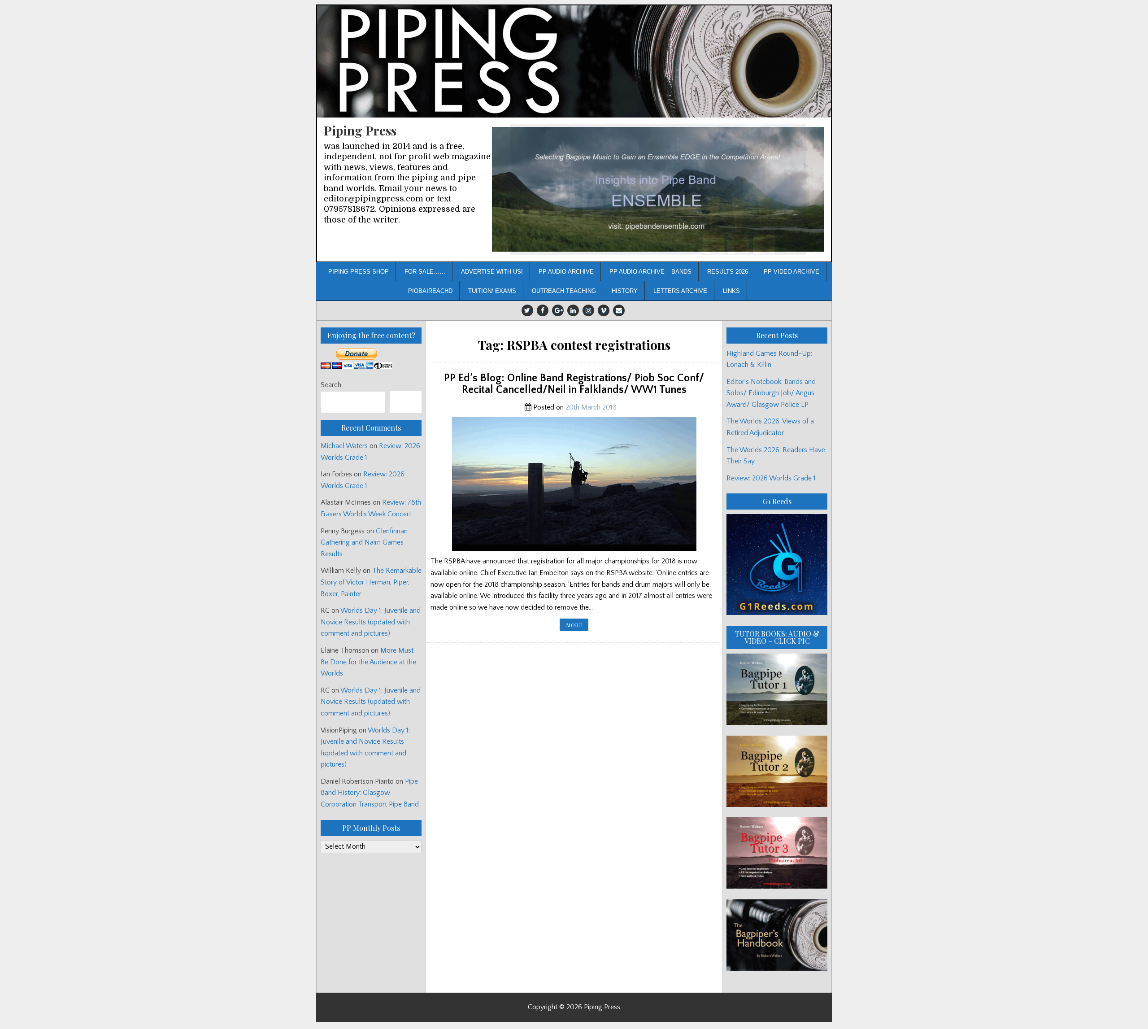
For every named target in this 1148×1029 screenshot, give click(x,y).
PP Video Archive (791, 271)
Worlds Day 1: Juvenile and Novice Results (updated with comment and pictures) (371, 621)
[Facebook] (542, 310)
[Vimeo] (603, 310)
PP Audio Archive (566, 271)
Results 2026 (727, 271)
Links (731, 291)
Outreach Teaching (564, 291)
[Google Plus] (558, 310)
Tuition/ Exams (492, 291)
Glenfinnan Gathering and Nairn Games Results (364, 542)
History (625, 291)
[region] (658, 189)
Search (331, 385)
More (577, 626)
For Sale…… (424, 271)
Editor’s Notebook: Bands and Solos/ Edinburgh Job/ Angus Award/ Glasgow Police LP (771, 393)
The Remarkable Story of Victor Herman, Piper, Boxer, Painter (371, 582)
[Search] (406, 402)
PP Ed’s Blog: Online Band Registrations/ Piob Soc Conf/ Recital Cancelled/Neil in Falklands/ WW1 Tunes (574, 384)
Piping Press (360, 130)
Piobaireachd (430, 291)
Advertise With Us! (492, 271)
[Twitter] (527, 310)
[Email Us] (619, 310)
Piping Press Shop (358, 271)
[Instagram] (588, 310)
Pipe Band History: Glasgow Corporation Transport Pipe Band (371, 792)
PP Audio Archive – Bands (650, 271)
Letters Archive (680, 291)
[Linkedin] (573, 310)
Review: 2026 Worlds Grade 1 (771, 478)
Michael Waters (344, 446)
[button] (658, 189)
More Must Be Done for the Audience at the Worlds (368, 661)
